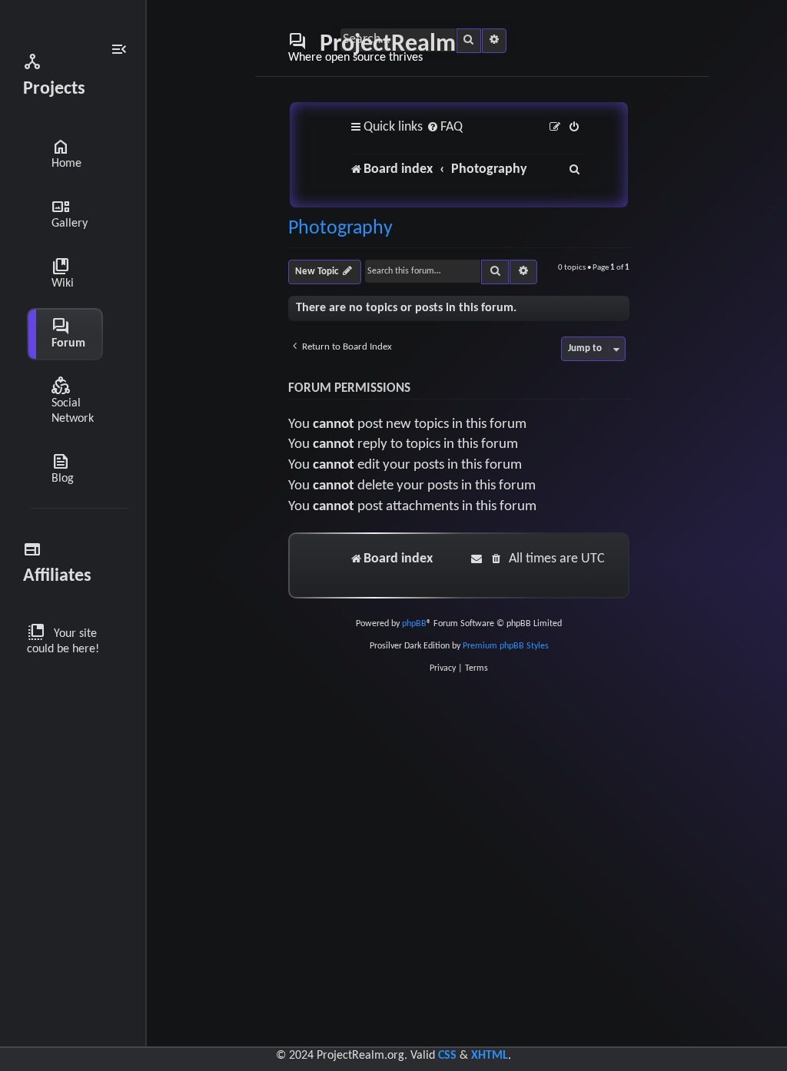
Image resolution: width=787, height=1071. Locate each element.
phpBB (414, 623)
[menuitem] (445, 128)
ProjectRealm (372, 47)
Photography (340, 228)
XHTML (489, 1055)
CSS (447, 1055)
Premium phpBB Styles (506, 646)
